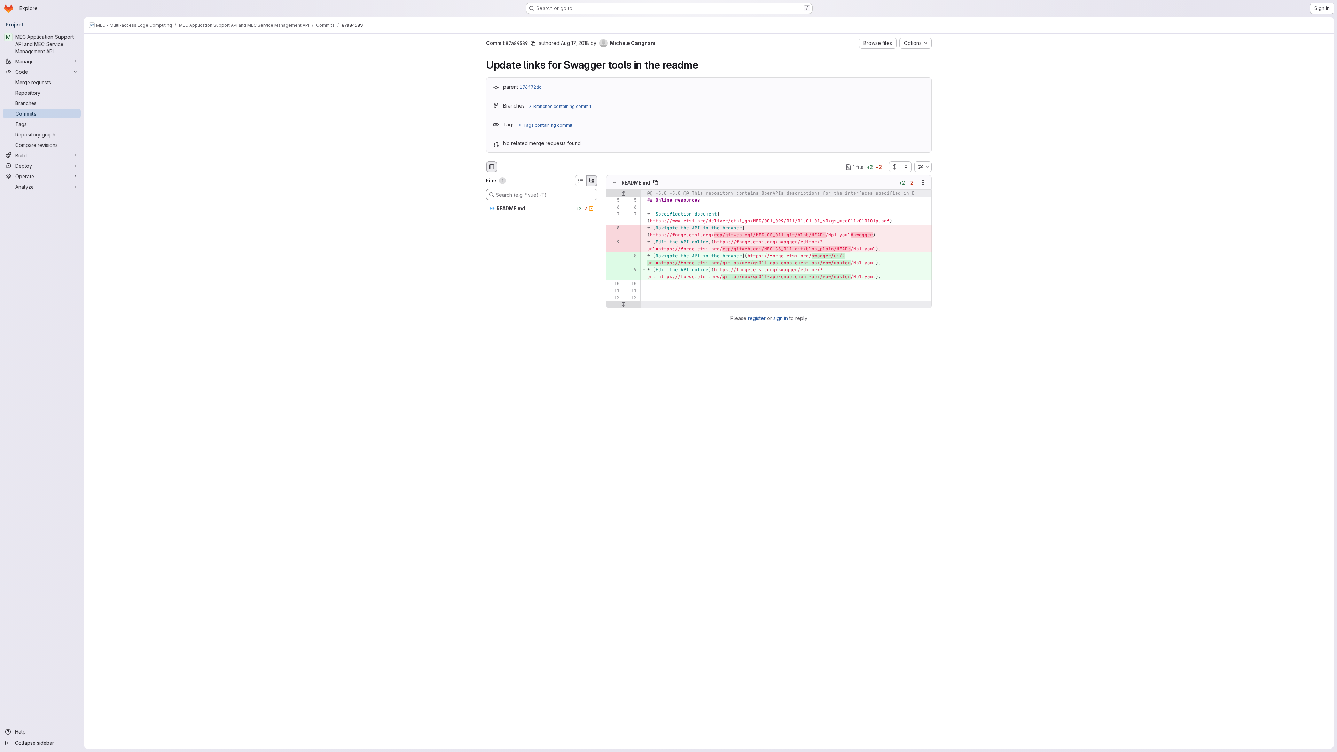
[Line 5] (614, 200)
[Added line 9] (631, 270)
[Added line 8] (631, 256)
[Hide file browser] (491, 166)
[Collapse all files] (906, 166)
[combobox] (923, 166)
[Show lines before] (623, 193)
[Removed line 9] (614, 242)
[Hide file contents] (614, 183)
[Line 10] (614, 284)
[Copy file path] (655, 183)
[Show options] (923, 183)
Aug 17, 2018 (575, 43)
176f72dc (530, 87)
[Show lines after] (623, 304)
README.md (635, 183)
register (757, 318)
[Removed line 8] (614, 228)
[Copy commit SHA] (533, 43)
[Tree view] (591, 180)
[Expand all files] (894, 166)
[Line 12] (614, 298)
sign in (780, 318)
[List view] (580, 180)
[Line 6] (614, 207)
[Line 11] (614, 291)
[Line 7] (614, 214)
